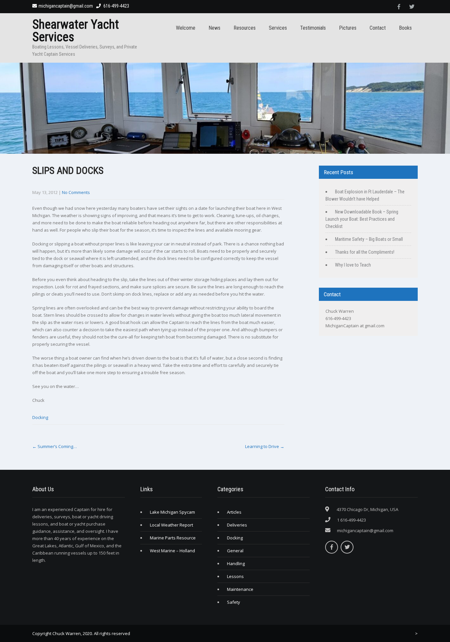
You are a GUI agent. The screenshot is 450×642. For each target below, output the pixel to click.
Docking (40, 417)
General (235, 551)
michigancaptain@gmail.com (66, 6)
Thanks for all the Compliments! (364, 252)
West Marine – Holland (172, 551)
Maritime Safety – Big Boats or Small (369, 239)
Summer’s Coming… (54, 446)
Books (405, 28)
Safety (233, 602)
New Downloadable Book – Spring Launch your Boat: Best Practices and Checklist (361, 219)
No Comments (76, 192)
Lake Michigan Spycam (172, 512)
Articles (234, 512)
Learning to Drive (264, 446)
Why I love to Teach (353, 265)
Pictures (347, 28)
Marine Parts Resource (173, 538)
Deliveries (237, 525)
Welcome (185, 28)
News (214, 28)
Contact (378, 28)
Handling (236, 563)
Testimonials (313, 28)
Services (278, 28)
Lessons (235, 576)
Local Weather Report (171, 525)
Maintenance (240, 589)
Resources (245, 28)
